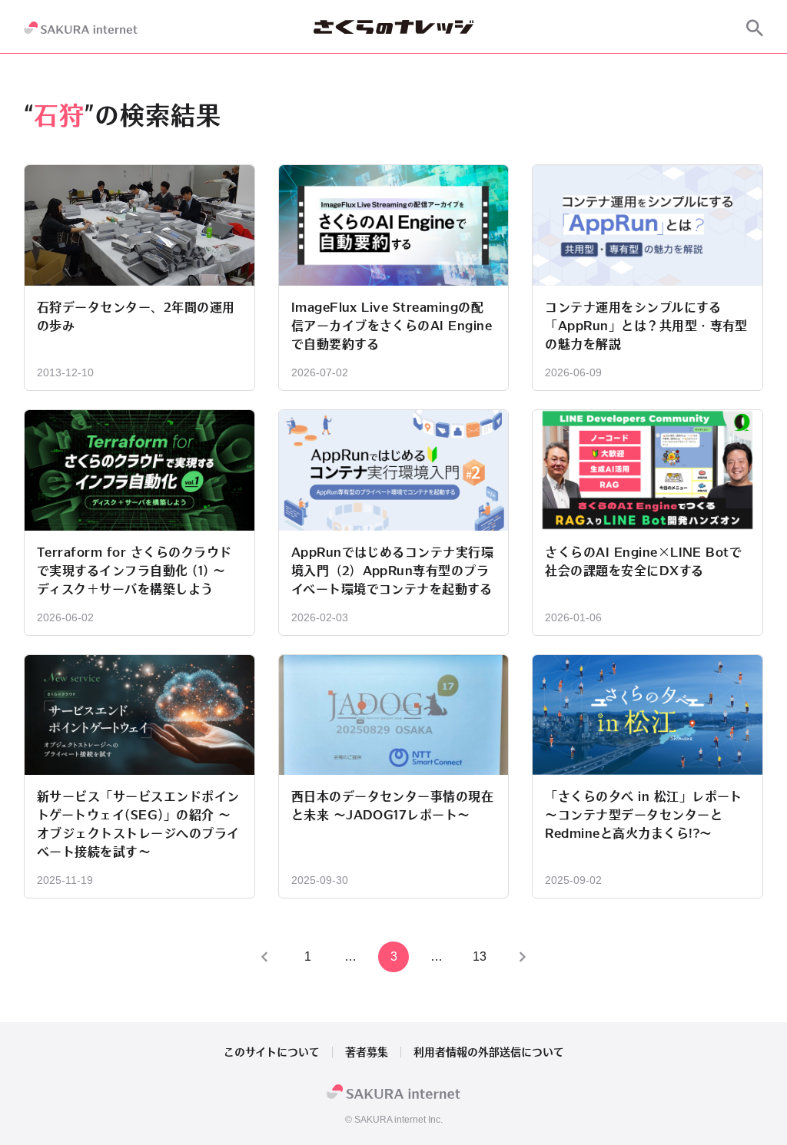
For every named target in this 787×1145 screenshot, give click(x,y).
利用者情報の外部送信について (488, 1052)
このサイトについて (272, 1052)
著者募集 (366, 1052)
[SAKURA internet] (81, 28)
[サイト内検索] (754, 27)
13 (479, 956)
